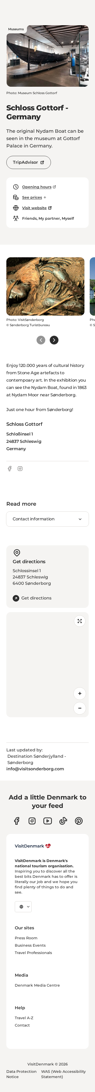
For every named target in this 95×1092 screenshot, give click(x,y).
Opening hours (36, 186)
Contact (22, 1025)
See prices (32, 197)
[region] (47, 664)
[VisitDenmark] (33, 846)
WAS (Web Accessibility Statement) (63, 1074)
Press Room (26, 938)
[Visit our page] (32, 821)
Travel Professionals (33, 952)
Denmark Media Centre (37, 985)
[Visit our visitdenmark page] (47, 821)
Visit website (34, 208)
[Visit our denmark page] (16, 821)
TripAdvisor (25, 162)
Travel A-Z (24, 1018)
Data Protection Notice (21, 1074)
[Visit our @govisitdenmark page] (63, 821)
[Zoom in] (79, 693)
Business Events (30, 945)
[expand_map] (80, 621)
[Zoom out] (79, 708)
